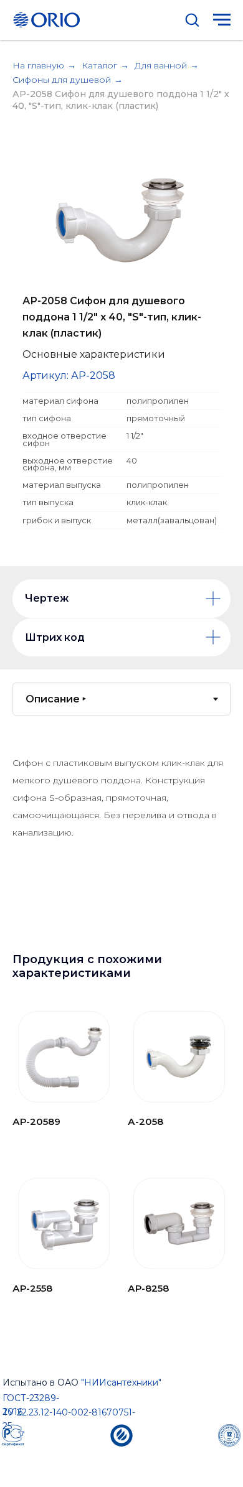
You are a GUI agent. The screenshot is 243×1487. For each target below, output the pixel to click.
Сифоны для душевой (61, 79)
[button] (191, 19)
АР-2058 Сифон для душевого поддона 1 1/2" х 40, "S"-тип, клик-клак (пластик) (120, 99)
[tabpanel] (121, 839)
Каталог (99, 65)
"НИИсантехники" (121, 1382)
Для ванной (161, 65)
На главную (38, 65)
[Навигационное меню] (222, 20)
